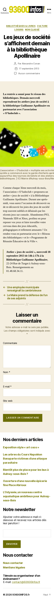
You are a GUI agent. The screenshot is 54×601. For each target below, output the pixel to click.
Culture (42, 26)
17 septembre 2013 (29, 68)
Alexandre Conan (31, 63)
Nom (6, 372)
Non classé (32, 29)
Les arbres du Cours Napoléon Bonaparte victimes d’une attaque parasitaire (25, 458)
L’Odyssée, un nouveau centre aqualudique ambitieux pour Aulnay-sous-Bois (26, 496)
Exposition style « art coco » (21, 447)
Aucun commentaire (29, 73)
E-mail (7, 386)
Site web (7, 401)
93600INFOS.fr (21, 594)
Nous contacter (13, 562)
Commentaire (10, 343)
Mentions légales (14, 567)
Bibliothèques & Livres (21, 26)
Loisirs (19, 29)
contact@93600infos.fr (26, 582)
